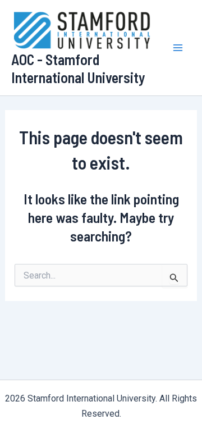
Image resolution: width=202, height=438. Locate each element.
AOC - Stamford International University (78, 68)
